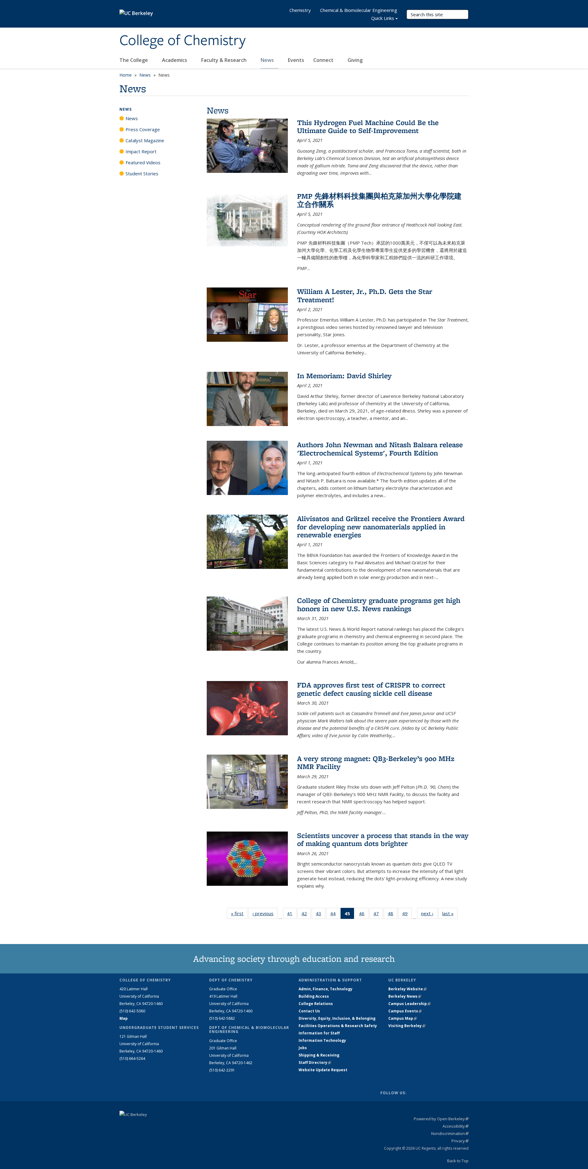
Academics (175, 60)
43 (320, 914)
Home (125, 75)
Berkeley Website (407, 989)
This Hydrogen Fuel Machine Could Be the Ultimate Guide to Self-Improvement (368, 126)
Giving (355, 60)
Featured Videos (143, 162)
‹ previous (264, 913)
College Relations (316, 1003)
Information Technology (322, 1040)
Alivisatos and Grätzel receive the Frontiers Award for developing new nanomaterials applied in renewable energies (381, 526)
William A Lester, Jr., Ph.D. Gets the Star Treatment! (364, 295)
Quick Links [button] (382, 18)
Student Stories (142, 173)
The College (134, 60)
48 (392, 914)
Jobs (303, 1047)
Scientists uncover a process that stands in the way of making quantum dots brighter (383, 839)
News (268, 60)
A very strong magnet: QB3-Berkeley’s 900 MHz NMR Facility (375, 762)
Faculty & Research (224, 60)
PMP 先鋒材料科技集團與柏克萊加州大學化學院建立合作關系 (379, 200)
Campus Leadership (409, 1003)
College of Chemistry (182, 41)
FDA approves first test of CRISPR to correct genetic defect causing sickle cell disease (371, 689)
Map (123, 1018)
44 (335, 914)
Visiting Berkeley (406, 1025)
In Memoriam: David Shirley (344, 375)
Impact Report (141, 151)
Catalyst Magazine (145, 140)
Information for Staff (319, 1033)
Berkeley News (404, 996)
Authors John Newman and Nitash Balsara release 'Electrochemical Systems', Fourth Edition (380, 448)
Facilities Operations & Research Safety (338, 1025)
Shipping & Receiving (319, 1055)
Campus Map (402, 1018)
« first (239, 913)
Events (296, 60)
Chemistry (300, 10)
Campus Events (405, 1011)
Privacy (460, 1141)
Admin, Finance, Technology (325, 989)
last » (450, 913)
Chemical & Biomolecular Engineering (358, 10)
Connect (324, 60)
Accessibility (456, 1126)
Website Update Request (323, 1069)
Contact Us (309, 1011)
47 (378, 914)
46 (363, 914)
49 (407, 914)
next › (429, 913)
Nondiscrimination (450, 1133)
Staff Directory (315, 1062)
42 (306, 914)
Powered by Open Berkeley (441, 1118)
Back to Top (458, 1160)
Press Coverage (143, 129)
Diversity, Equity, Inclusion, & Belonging (337, 1018)
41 (291, 914)
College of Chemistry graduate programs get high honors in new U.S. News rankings (378, 604)
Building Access (314, 996)
